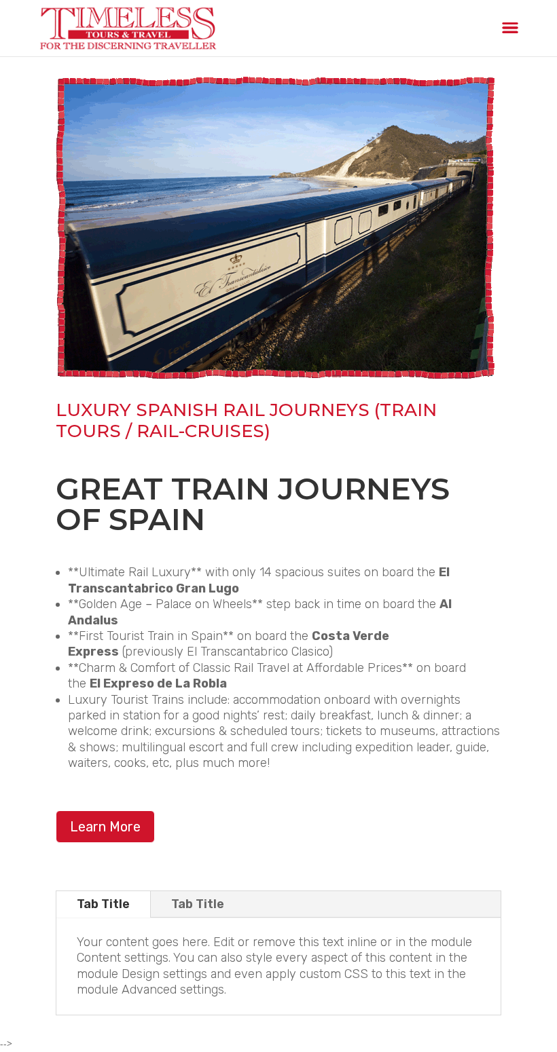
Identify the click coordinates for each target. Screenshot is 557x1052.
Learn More (105, 827)
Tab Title (103, 904)
